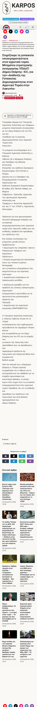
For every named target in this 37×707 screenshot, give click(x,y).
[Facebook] (27, 31)
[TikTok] (11, 31)
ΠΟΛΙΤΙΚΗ (19, 98)
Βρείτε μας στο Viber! (28, 19)
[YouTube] (5, 31)
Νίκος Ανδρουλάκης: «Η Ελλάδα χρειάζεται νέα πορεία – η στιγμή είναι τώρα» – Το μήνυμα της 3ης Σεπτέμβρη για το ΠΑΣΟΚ (9, 612)
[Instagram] (22, 31)
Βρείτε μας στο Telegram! (11, 19)
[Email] (5, 456)
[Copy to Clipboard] (5, 461)
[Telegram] (16, 31)
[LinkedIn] (13, 461)
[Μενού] (33, 27)
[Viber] (5, 37)
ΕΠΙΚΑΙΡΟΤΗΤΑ (9, 98)
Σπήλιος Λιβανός (9, 444)
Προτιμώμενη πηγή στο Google (19, 22)
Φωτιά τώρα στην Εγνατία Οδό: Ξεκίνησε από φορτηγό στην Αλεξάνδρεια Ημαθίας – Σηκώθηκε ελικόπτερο (9, 491)
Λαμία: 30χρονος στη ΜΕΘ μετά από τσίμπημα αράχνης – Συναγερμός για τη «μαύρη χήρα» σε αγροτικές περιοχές (27, 573)
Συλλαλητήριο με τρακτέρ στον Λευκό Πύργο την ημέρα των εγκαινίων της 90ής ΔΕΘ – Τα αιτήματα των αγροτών (27, 649)
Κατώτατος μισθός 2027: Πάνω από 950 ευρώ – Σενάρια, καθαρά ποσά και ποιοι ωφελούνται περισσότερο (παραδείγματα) (27, 529)
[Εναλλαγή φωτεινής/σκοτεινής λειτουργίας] (26, 27)
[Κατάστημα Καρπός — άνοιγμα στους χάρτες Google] (18, 8)
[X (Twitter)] (13, 456)
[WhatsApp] (22, 461)
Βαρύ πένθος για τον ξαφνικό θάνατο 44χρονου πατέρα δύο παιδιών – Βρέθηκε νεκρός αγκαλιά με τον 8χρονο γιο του (9, 649)
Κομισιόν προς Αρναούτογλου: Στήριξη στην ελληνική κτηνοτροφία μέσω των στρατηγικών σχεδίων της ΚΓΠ (27, 611)
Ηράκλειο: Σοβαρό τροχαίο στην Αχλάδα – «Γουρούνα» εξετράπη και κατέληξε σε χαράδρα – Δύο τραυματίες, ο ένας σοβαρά (9, 574)
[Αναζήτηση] (20, 27)
